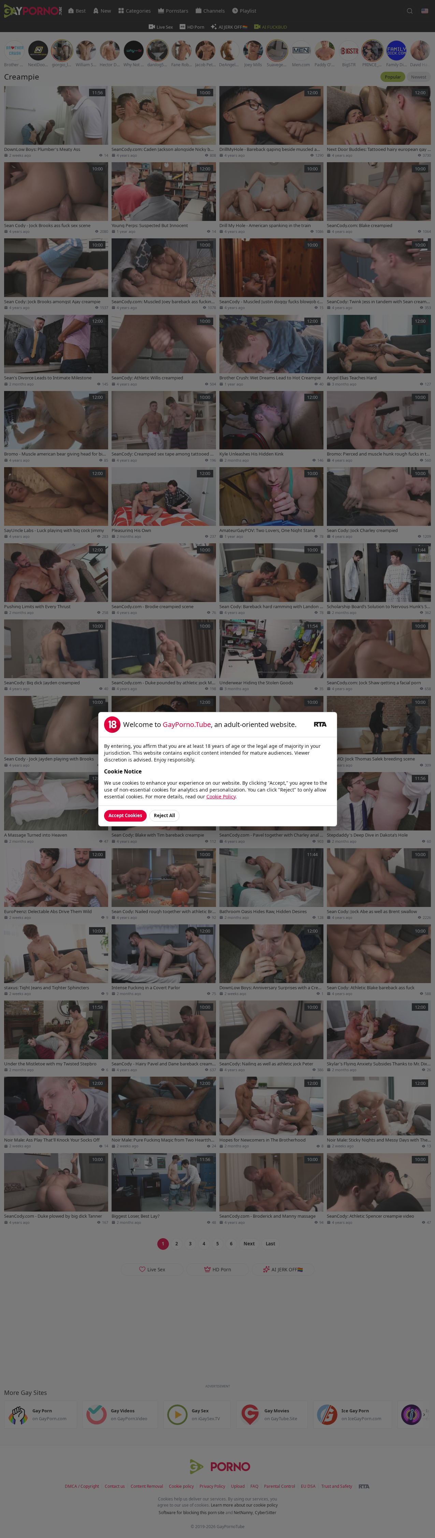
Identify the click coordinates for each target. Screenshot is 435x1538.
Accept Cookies (125, 815)
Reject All (164, 815)
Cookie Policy (220, 796)
